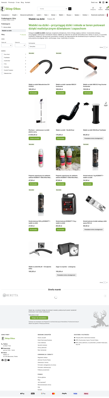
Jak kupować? (42, 382)
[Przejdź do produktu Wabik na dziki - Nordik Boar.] (68, 112)
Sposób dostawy (42, 345)
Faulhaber (7, 57)
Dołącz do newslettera (39, 318)
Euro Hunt (7, 54)
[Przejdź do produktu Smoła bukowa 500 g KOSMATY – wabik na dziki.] (41, 203)
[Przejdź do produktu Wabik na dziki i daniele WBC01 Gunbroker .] (68, 67)
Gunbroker (7, 60)
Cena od (3, 42)
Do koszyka (33, 93)
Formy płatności (42, 347)
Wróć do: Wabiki (7, 27)
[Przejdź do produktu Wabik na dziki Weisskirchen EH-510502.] (41, 67)
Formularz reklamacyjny (44, 367)
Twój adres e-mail (33, 315)
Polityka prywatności (43, 370)
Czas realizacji (42, 342)
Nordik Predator (8, 70)
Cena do (17, 42)
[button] (69, 8)
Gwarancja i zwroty (43, 362)
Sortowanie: (32, 43)
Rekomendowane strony (44, 384)
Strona (101, 47)
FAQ (39, 387)
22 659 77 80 (7, 346)
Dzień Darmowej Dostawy (45, 340)
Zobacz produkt (34, 138)
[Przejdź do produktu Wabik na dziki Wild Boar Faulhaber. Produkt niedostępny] (95, 112)
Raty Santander (42, 350)
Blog (22, 2)
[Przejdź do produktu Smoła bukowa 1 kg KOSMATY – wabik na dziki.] (95, 158)
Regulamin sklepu (43, 357)
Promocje (11, 2)
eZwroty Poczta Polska (44, 360)
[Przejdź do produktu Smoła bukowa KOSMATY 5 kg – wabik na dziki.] (68, 203)
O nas (18, 2)
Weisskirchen (7, 73)
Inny (5, 64)
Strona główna (42, 377)
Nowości (4, 2)
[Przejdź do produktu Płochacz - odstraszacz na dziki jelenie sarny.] (41, 112)
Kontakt (27, 2)
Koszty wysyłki (42, 337)
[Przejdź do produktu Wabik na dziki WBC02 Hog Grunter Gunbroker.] (95, 67)
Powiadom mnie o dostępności (94, 138)
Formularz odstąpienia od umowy (47, 365)
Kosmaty (6, 67)
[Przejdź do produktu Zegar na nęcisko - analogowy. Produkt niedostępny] (68, 249)
